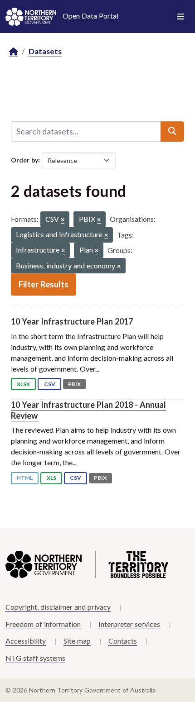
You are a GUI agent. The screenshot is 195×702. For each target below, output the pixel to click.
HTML (25, 477)
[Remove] (62, 220)
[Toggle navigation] (180, 16)
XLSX (23, 384)
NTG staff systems (35, 658)
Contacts (122, 640)
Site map (77, 640)
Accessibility (25, 640)
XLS (51, 477)
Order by (24, 159)
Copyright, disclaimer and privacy (58, 606)
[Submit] (172, 131)
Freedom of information (43, 624)
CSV (49, 384)
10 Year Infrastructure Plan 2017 (72, 321)
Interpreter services (129, 624)
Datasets (45, 51)
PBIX (74, 384)
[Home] (13, 52)
